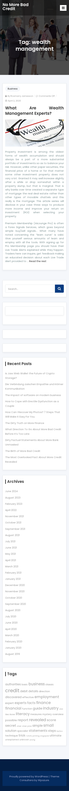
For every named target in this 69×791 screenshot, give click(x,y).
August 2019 (12, 654)
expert (9, 703)
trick (22, 735)
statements (38, 730)
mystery (47, 714)
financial (13, 708)
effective (28, 697)
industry (51, 708)
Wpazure (43, 780)
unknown (24, 739)
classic (49, 684)
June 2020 (11, 622)
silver (19, 726)
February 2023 (13, 504)
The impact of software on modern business (33, 395)
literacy (23, 713)
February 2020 (13, 641)
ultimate (55, 735)
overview (57, 714)
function (27, 708)
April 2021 (10, 560)
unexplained (12, 739)
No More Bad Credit (16, 6)
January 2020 (13, 647)
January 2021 (13, 579)
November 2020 (15, 591)
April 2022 (11, 510)
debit (24, 691)
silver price (27, 726)
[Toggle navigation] (63, 8)
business (36, 684)
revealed (37, 720)
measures (36, 714)
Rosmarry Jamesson (22, 96)
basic (25, 684)
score (51, 720)
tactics (60, 731)
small (48, 725)
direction (44, 691)
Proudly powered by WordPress (29, 776)
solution (11, 731)
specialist (22, 731)
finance (43, 702)
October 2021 (13, 522)
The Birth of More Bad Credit (22, 451)
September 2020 (15, 604)
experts (20, 703)
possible (11, 720)
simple (37, 725)
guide (37, 708)
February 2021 (13, 572)
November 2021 (14, 516)
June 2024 (11, 491)
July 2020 (10, 616)
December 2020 (15, 585)
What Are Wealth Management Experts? (34, 110)
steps (52, 731)
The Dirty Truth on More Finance (24, 423)
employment (46, 696)
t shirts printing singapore (37, 736)
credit (12, 690)
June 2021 (11, 547)
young (32, 739)
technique (11, 735)
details (33, 691)
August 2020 (12, 610)
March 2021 (11, 566)
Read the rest (37, 261)
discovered (13, 697)
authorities (13, 684)
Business (13, 88)
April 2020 (11, 629)
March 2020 (12, 635)
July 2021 (10, 541)
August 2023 (12, 497)
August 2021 (12, 535)
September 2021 (15, 529)
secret (10, 725)
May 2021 (10, 554)
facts (31, 703)
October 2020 (13, 597)
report (23, 720)
